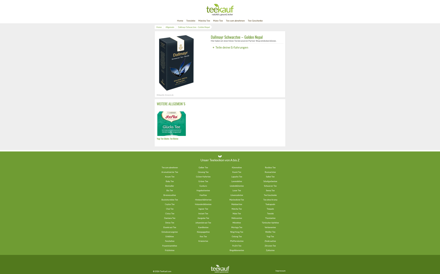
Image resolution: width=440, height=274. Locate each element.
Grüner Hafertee (203, 176)
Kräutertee (203, 241)
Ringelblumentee (237, 250)
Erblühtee (170, 236)
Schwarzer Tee (270, 186)
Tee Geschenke (255, 20)
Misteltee (237, 222)
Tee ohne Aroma (270, 200)
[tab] (247, 47)
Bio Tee (169, 190)
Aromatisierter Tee (169, 172)
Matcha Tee (204, 20)
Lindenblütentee (237, 186)
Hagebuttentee (203, 190)
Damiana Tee (169, 218)
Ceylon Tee (170, 204)
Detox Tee (169, 222)
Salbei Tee (270, 176)
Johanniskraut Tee (203, 222)
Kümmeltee (237, 167)
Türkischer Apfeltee (270, 222)
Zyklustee (270, 250)
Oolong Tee (237, 236)
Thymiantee (270, 218)
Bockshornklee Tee (170, 200)
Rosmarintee (270, 172)
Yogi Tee (270, 236)
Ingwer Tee (203, 209)
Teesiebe (190, 20)
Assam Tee (169, 176)
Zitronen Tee (270, 246)
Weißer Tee (270, 232)
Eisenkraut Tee (169, 227)
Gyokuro (203, 186)
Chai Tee (169, 209)
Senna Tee (270, 190)
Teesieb (270, 213)
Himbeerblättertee (203, 200)
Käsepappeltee (203, 232)
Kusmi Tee (236, 172)
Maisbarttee (236, 204)
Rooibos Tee (270, 167)
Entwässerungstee (170, 232)
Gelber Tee (203, 167)
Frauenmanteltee (169, 246)
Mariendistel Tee (237, 200)
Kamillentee (203, 227)
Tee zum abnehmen (235, 20)
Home (180, 20)
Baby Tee (170, 181)
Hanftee (203, 195)
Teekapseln (270, 204)
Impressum (280, 270)
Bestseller (169, 186)
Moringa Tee (236, 227)
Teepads (270, 209)
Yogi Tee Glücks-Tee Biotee (167, 138)
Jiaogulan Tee (203, 218)
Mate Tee (218, 20)
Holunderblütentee (203, 204)
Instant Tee (203, 213)
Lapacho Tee (236, 176)
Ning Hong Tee (236, 232)
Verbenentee (270, 227)
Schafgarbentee (270, 181)
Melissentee (237, 218)
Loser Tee (237, 190)
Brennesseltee (170, 195)
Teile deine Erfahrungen (230, 47)
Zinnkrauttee (270, 241)
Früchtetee (169, 250)
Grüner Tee (203, 181)
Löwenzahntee (237, 195)
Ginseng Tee (203, 172)
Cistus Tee (169, 213)
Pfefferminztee (236, 241)
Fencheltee (169, 241)
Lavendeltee (236, 181)
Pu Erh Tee (236, 246)
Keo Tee (203, 236)
